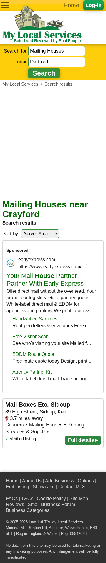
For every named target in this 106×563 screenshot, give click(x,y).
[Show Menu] (5, 5)
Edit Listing (17, 486)
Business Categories (27, 510)
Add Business (59, 480)
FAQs (12, 498)
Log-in (93, 5)
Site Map (78, 498)
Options (86, 480)
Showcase (44, 486)
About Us (32, 480)
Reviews (15, 504)
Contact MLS (71, 486)
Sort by (10, 233)
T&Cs (27, 498)
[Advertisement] (53, 143)
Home (71, 5)
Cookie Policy (51, 498)
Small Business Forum (51, 504)
